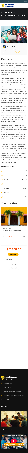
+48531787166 (7, 388)
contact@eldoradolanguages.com (13, 395)
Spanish (5, 52)
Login (25, 1)
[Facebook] (10, 268)
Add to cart (13, 254)
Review (15, 50)
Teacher (9, 45)
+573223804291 (7, 384)
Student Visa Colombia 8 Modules (13, 231)
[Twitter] (14, 268)
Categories (6, 50)
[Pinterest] (17, 268)
